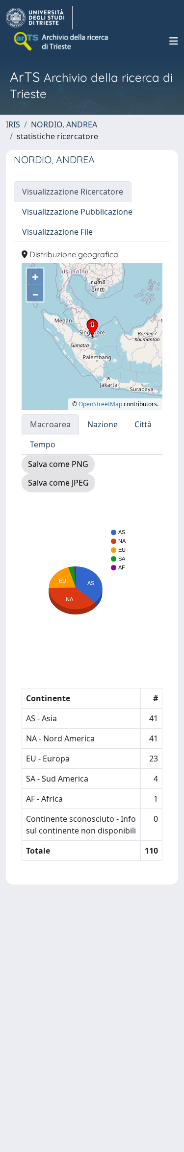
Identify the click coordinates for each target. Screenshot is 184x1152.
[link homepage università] (62, 41)
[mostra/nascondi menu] (173, 41)
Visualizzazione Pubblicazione (77, 211)
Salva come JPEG (58, 482)
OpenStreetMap (100, 404)
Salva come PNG (58, 464)
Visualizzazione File (57, 231)
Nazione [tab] (102, 424)
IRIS (13, 124)
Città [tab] (143, 424)
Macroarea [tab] (50, 424)
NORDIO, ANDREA (64, 124)
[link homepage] (39, 17)
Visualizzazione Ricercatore (72, 191)
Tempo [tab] (42, 444)
